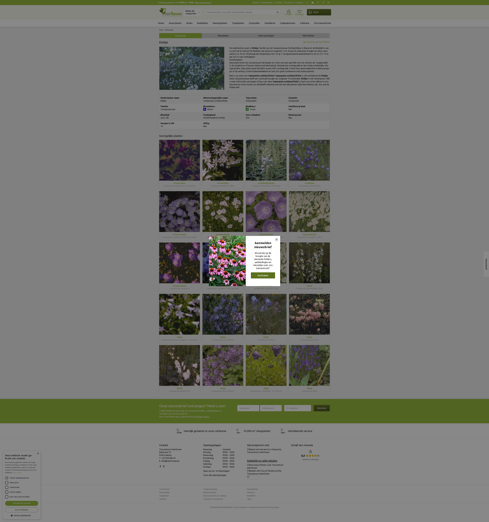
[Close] (277, 239)
